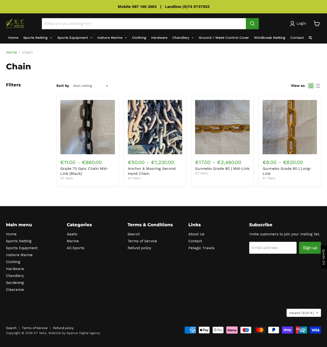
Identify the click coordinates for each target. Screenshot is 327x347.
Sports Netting (19, 241)
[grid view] (311, 86)
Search (134, 234)
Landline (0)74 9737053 (187, 6)
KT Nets (66, 178)
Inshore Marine (19, 255)
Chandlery (15, 276)
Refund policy (139, 248)
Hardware (15, 269)
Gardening (15, 283)
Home (11, 52)
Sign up (310, 247)
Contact (195, 241)
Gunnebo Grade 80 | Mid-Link (222, 168)
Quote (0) (324, 257)
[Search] (252, 23)
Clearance (15, 289)
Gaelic (72, 234)
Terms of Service (142, 241)
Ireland (301, 313)
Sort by (62, 86)
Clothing (13, 262)
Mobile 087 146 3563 (137, 6)
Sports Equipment (22, 248)
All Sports (75, 248)
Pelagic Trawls (201, 248)
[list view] (317, 86)
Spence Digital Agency (83, 333)
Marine (73, 241)
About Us (196, 234)
